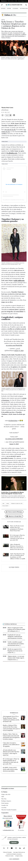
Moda (8, 503)
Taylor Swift (5, 505)
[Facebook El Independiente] (7, 848)
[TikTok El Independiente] (24, 848)
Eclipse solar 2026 (5, 794)
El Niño (16, 1)
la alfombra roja (12, 153)
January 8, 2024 (18, 350)
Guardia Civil (4, 805)
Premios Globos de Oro (16, 503)
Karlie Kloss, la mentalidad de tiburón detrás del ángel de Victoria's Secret (12, 493)
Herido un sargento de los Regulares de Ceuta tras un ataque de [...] (15, 650)
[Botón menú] (2, 5)
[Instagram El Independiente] (16, 848)
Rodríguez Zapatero (6, 801)
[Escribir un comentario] (14, 115)
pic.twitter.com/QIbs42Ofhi (14, 345)
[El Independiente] (14, 5)
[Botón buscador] (26, 5)
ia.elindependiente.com (8, 830)
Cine (3, 503)
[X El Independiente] (4, 848)
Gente (3, 19)
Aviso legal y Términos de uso (19, 852)
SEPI (2, 796)
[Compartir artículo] (2, 115)
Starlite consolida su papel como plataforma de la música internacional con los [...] (16, 643)
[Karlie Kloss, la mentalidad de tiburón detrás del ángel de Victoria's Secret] (14, 483)
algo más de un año (10, 129)
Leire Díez (3, 807)
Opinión (3, 8)
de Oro (10, 15)
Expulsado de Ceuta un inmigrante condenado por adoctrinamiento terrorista (15, 636)
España (9, 8)
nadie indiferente (19, 280)
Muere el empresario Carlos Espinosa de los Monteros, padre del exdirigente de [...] (16, 629)
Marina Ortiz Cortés (7, 107)
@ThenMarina (4, 110)
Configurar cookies (19, 855)
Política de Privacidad (7, 852)
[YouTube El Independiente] (12, 848)
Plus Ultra (3, 799)
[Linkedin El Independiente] (20, 848)
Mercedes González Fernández (8, 809)
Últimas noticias (11, 1)
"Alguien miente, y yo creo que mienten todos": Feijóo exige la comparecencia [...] (16, 657)
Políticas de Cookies (9, 855)
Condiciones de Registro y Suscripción (14, 854)
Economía (15, 8)
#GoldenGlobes (12, 420)
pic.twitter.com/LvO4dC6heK (14, 438)
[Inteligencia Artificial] (8, 827)
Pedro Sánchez (5, 803)
